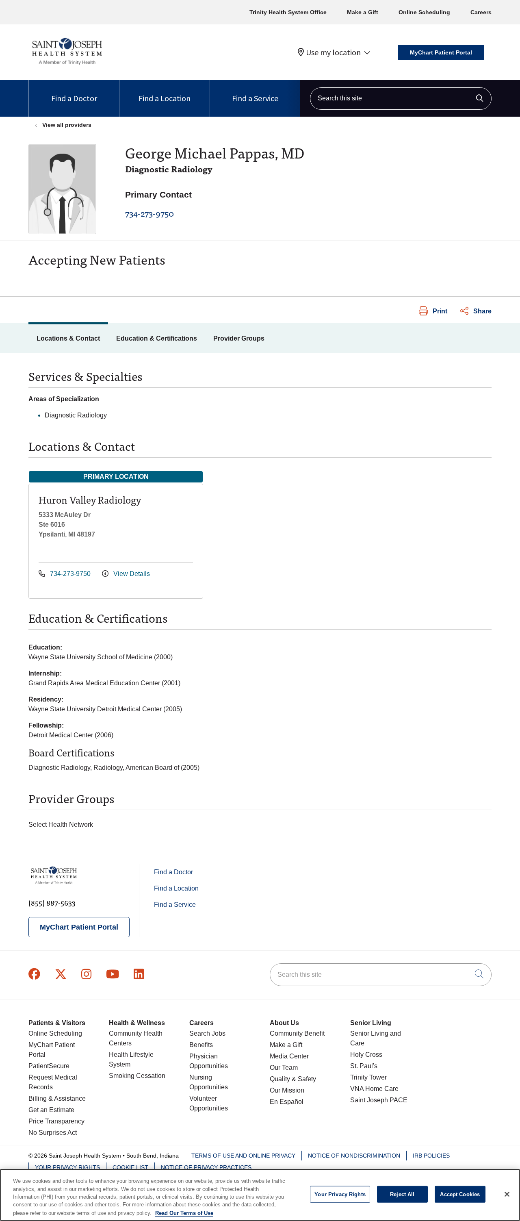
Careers (481, 12)
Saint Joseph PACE (378, 1100)
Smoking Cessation (137, 1075)
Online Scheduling (424, 12)
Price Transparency (56, 1121)
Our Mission (287, 1090)
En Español (286, 1101)
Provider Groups (238, 338)
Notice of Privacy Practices (206, 1167)
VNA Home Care (374, 1088)
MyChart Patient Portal (441, 52)
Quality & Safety (293, 1078)
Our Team (284, 1067)
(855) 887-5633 (52, 902)
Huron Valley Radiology (90, 499)
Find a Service (255, 98)
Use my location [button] (333, 52)
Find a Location (165, 98)
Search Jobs (207, 1033)
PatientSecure (48, 1065)
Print (440, 311)
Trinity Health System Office (288, 12)
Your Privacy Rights (67, 1167)
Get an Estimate (51, 1109)
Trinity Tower (368, 1077)
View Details (131, 573)
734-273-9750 (149, 213)
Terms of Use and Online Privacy (243, 1155)
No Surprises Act (52, 1132)
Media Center (289, 1056)
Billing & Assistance (57, 1098)
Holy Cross (366, 1054)
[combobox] (401, 98)
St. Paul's (363, 1065)
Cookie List (130, 1167)
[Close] (507, 1194)
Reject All (402, 1194)
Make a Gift (362, 12)
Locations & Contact (68, 338)
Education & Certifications (156, 338)
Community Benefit (297, 1033)
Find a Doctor (74, 98)
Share (482, 311)
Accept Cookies (460, 1194)
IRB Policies (431, 1155)
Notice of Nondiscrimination (354, 1155)
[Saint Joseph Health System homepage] (66, 64)
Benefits (201, 1044)
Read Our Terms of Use (184, 1213)
